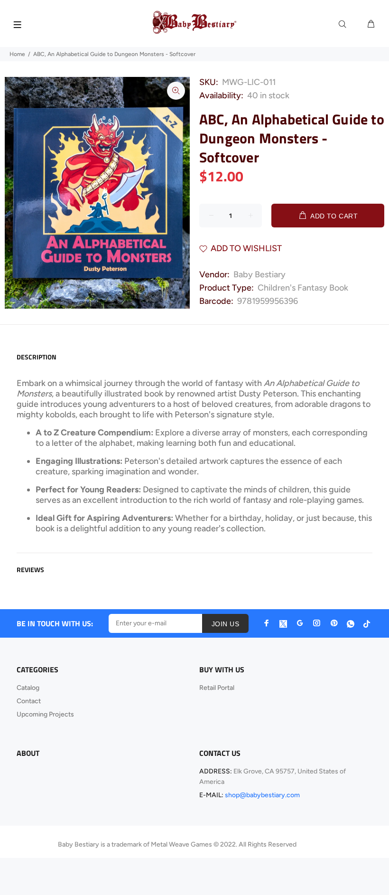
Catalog (28, 688)
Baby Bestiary (259, 274)
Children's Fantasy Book (303, 288)
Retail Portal (216, 688)
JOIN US (225, 624)
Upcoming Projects (45, 714)
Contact (29, 701)
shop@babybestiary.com (262, 795)
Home (17, 54)
